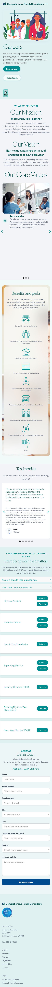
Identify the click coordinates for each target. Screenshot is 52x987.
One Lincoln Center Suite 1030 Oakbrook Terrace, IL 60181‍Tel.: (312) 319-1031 (13, 935)
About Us (5, 953)
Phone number (8, 786)
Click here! (34, 768)
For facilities (7, 964)
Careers (5, 967)
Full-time (42, 598)
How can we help (9, 857)
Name (4, 774)
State (4, 809)
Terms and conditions (10, 979)
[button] (47, 4)
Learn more (11, 68)
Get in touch (12, 77)
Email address (8, 798)
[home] (23, 4)
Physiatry (5, 957)
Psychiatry (6, 960)
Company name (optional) (13, 833)
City (4, 821)
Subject (5, 845)
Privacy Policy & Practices (12, 982)
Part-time (42, 604)
